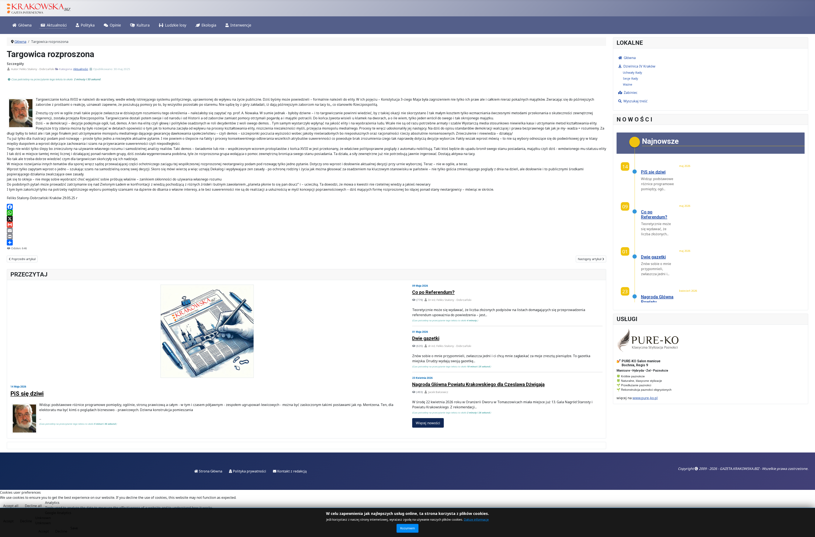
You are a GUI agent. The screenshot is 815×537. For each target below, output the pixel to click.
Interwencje (240, 25)
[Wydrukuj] (306, 237)
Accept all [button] (10, 505)
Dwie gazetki (425, 338)
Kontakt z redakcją (291, 471)
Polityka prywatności (249, 471)
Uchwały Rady (632, 72)
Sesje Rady (630, 78)
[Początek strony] (808, 529)
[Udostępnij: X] (306, 219)
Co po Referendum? (433, 292)
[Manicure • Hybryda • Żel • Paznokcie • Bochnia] (648, 340)
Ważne (627, 84)
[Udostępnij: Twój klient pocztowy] (306, 231)
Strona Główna (210, 471)
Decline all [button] (33, 505)
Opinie (115, 25)
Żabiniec (630, 92)
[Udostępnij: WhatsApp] (306, 213)
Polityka (88, 25)
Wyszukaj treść (635, 101)
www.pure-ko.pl (645, 398)
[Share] (306, 242)
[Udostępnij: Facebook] (306, 207)
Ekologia (208, 25)
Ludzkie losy (175, 25)
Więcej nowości (428, 423)
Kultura (143, 25)
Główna (25, 25)
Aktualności (57, 25)
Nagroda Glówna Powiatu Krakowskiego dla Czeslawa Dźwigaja (478, 384)
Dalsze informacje (476, 519)
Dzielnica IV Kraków (639, 66)
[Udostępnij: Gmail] (306, 225)
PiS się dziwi (27, 393)
